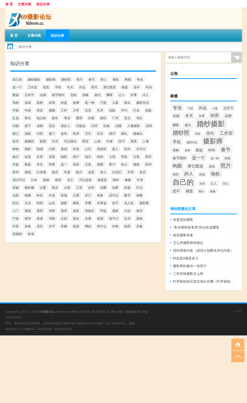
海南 (28, 210)
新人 (115, 148)
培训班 (101, 148)
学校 (16, 110)
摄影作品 (142, 102)
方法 (28, 203)
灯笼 (16, 226)
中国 (28, 110)
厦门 (52, 133)
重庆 (148, 156)
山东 (52, 203)
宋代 (94, 87)
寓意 (133, 141)
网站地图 (117, 311)
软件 (127, 148)
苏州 (16, 172)
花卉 (40, 226)
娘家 (64, 203)
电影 (28, 148)
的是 (64, 102)
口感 (76, 195)
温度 (91, 172)
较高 (127, 226)
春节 (92, 79)
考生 (139, 118)
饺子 (115, 203)
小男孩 (237, 311)
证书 (127, 218)
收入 (124, 164)
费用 (79, 118)
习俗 (103, 102)
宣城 (64, 195)
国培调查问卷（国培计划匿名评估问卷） (203, 250)
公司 (88, 148)
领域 (28, 172)
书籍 (52, 218)
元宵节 (29, 94)
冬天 (70, 87)
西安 (85, 141)
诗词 (94, 125)
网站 (88, 226)
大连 (127, 210)
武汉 (100, 133)
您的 (100, 156)
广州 (115, 118)
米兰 (88, 195)
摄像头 (138, 133)
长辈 (40, 156)
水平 (52, 226)
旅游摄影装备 (183, 234)
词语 (76, 164)
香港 (40, 218)
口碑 (52, 148)
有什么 (101, 226)
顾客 (76, 203)
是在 (76, 218)
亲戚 (16, 187)
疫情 (52, 102)
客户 (112, 164)
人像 (146, 141)
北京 (88, 110)
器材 (115, 210)
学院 (124, 156)
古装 (88, 164)
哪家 (109, 94)
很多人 (65, 125)
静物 (16, 148)
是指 (100, 218)
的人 (104, 79)
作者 (109, 141)
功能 (16, 125)
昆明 (40, 210)
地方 (88, 156)
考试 (67, 118)
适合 (52, 125)
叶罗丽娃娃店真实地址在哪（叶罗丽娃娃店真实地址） (205, 281)
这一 (64, 164)
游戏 (28, 102)
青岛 (28, 118)
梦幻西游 (109, 87)
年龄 (16, 164)
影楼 (43, 141)
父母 (136, 156)
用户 (76, 156)
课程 (136, 164)
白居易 (41, 172)
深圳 (149, 125)
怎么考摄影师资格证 (188, 242)
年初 (76, 148)
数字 (127, 195)
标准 (31, 233)
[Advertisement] (123, 369)
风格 (16, 102)
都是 (125, 87)
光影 (16, 195)
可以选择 (85, 179)
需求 (64, 210)
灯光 (139, 187)
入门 (16, 210)
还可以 (113, 195)
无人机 (129, 203)
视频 (52, 110)
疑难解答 (131, 311)
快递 (127, 187)
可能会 (80, 125)
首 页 (9, 3)
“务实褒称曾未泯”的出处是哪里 (196, 227)
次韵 (64, 218)
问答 (40, 133)
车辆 (64, 226)
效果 (76, 102)
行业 (136, 110)
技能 (148, 110)
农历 (142, 172)
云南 (67, 187)
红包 (16, 118)
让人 (121, 94)
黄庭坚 (102, 179)
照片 (79, 79)
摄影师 (50, 79)
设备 (139, 226)
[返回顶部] (236, 356)
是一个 (17, 87)
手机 (58, 87)
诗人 (146, 94)
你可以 (141, 148)
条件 (139, 210)
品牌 (43, 94)
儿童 (115, 102)
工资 (79, 187)
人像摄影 (133, 125)
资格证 (89, 210)
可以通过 (70, 141)
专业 (140, 79)
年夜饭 (101, 203)
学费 (88, 203)
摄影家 (144, 203)
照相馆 (17, 233)
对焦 (115, 226)
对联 (52, 210)
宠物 (139, 218)
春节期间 (58, 94)
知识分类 (43, 3)
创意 (46, 87)
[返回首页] (236, 344)
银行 (16, 156)
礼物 (106, 125)
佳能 (112, 110)
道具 (64, 133)
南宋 (58, 179)
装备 (100, 195)
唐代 (97, 94)
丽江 (16, 133)
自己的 (17, 79)
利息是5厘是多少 (186, 258)
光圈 (103, 187)
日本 (34, 179)
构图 (128, 79)
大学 (76, 110)
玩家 (115, 187)
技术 (16, 141)
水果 (88, 218)
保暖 (139, 195)
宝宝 (88, 133)
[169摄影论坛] (30, 9)
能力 (79, 172)
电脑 (28, 195)
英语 (40, 110)
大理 (112, 156)
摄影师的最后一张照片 (190, 265)
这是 (28, 156)
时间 (149, 87)
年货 (67, 172)
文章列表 (24, 3)
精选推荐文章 (100, 311)
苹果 (52, 164)
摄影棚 (29, 187)
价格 (91, 118)
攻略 (85, 94)
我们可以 (19, 179)
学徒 (103, 210)
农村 (91, 187)
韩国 (40, 203)
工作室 (32, 87)
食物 (46, 179)
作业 (52, 195)
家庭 (28, 164)
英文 (55, 187)
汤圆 (118, 125)
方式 (55, 141)
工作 (64, 110)
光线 (73, 94)
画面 (28, 133)
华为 (124, 110)
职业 (16, 203)
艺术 (100, 110)
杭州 (76, 133)
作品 (82, 87)
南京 (55, 172)
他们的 (41, 118)
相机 (116, 79)
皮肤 (76, 210)
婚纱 (64, 156)
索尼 (76, 226)
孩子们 (113, 218)
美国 (64, 148)
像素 (128, 179)
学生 (40, 164)
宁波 (16, 218)
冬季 (133, 94)
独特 (116, 179)
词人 (103, 172)
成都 (40, 125)
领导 (28, 218)
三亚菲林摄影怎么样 (188, 273)
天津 (130, 172)
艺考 (140, 179)
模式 (112, 133)
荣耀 (100, 164)
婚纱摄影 (34, 79)
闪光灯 (117, 172)
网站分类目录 (80, 311)
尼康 (52, 156)
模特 (103, 118)
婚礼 (124, 133)
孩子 (28, 125)
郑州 (148, 164)
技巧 (121, 141)
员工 (70, 179)
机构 (40, 102)
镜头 (127, 102)
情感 (40, 148)
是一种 (89, 102)
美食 (28, 226)
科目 (40, 195)
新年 (55, 118)
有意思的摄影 (183, 219)
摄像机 (29, 141)
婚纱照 (66, 79)
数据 (16, 94)
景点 (127, 118)
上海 (97, 141)
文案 (43, 187)
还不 (137, 87)
